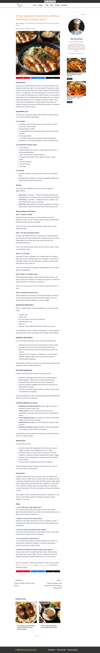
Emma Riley (20, 28)
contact (57, 5)
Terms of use (61, 650)
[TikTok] (50, 1)
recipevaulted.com (28, 650)
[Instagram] (48, 1)
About (52, 5)
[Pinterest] (55, 1)
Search (83, 14)
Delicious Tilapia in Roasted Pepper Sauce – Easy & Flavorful (75, 98)
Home (35, 5)
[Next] (58, 618)
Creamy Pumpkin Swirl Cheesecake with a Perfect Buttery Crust (53, 584)
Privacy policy (72, 650)
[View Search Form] (85, 5)
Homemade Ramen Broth (26, 565)
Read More (70, 78)
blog (47, 5)
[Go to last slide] (17, 618)
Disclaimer (51, 650)
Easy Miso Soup (43, 565)
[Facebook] (45, 1)
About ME (64, 5)
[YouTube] (52, 1)
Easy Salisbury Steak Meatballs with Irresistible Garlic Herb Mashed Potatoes (26, 627)
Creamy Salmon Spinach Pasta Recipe (24, 583)
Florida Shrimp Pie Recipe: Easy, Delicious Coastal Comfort (75, 74)
